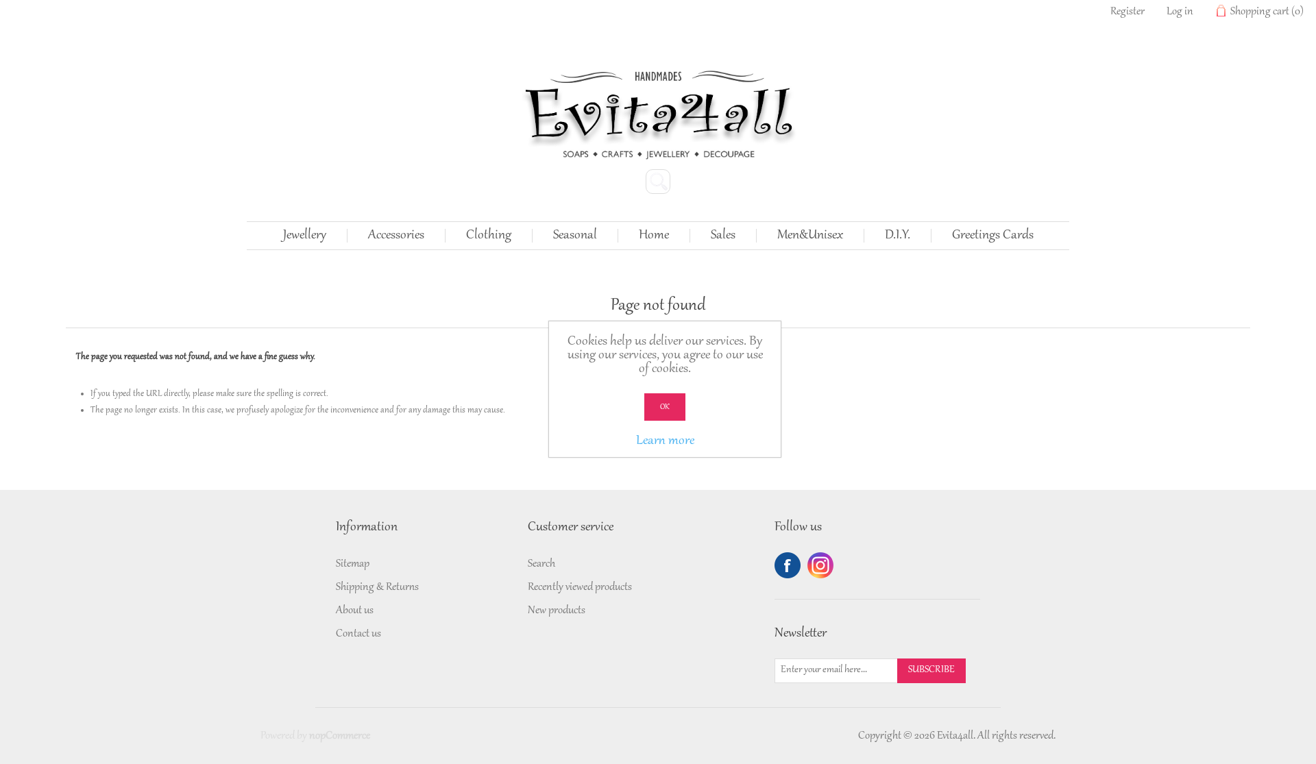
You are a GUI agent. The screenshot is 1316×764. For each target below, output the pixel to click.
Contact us (358, 634)
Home (654, 236)
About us (355, 610)
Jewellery (304, 236)
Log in (1180, 12)
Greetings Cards (993, 236)
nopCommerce (339, 736)
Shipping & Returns (377, 587)
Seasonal (575, 236)
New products (556, 610)
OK (665, 407)
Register (1127, 12)
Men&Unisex (810, 236)
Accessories (396, 236)
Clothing (488, 236)
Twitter (820, 565)
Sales (723, 236)
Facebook (788, 565)
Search (541, 564)
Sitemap (352, 564)
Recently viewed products (580, 587)
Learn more (665, 441)
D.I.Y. (897, 236)
